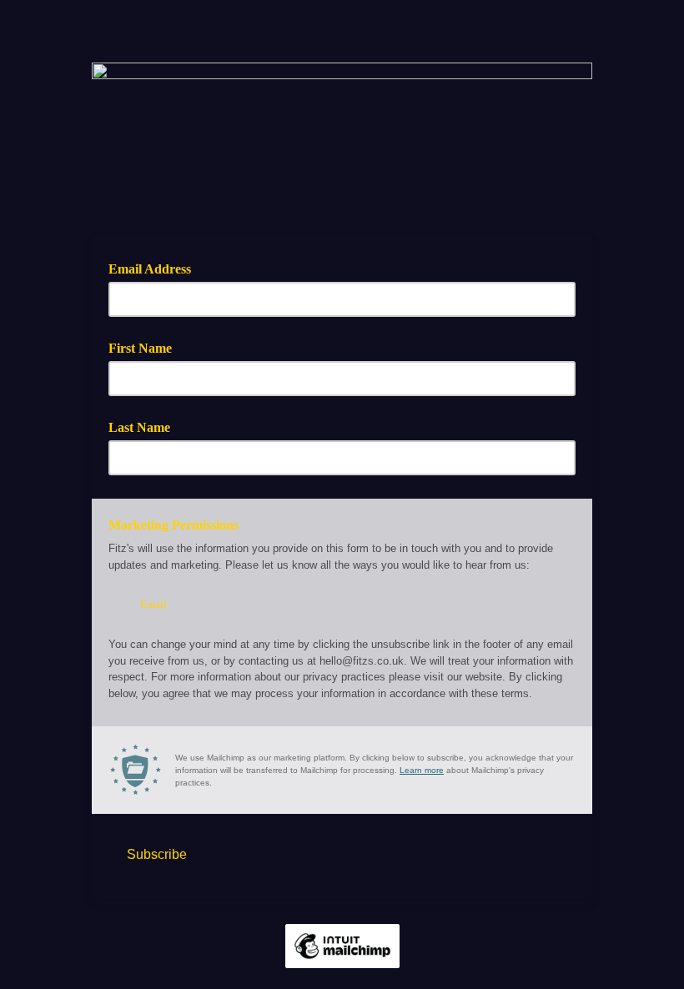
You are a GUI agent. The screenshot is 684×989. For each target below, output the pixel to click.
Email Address (155, 268)
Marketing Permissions (173, 525)
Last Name (139, 427)
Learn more (422, 770)
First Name (140, 348)
